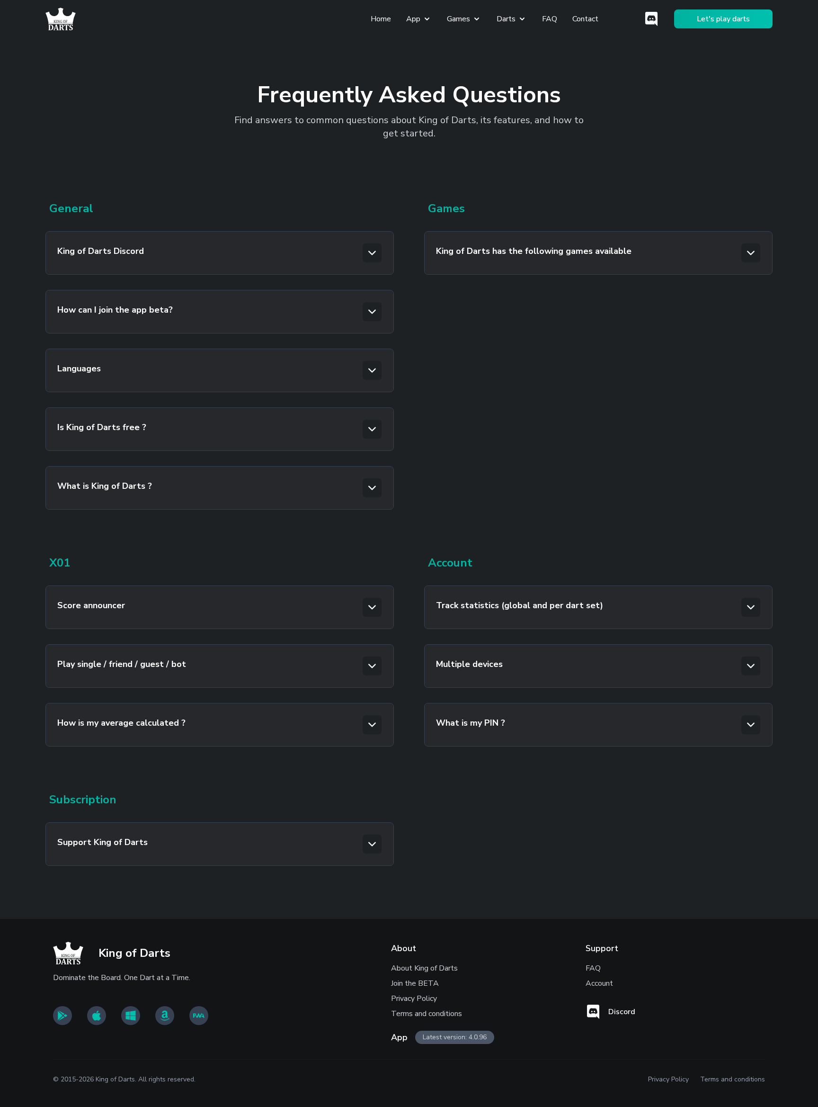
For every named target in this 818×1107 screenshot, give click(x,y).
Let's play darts (723, 19)
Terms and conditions (426, 1013)
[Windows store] (130, 1015)
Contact (585, 19)
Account (599, 983)
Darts (506, 19)
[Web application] (198, 1015)
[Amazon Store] (164, 1015)
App (413, 19)
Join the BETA (415, 983)
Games (458, 19)
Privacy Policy (414, 998)
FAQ (549, 19)
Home (381, 19)
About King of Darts (424, 968)
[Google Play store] (62, 1015)
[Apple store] (96, 1015)
